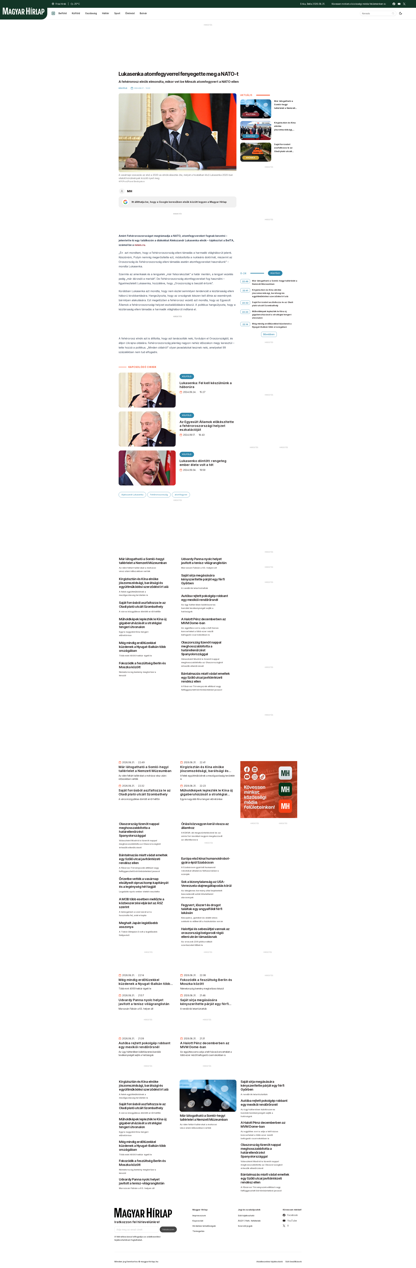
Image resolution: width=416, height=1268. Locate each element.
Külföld (76, 13)
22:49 (245, 281)
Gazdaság (91, 13)
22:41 (245, 290)
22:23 (245, 312)
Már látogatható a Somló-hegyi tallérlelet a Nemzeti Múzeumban (284, 106)
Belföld (62, 13)
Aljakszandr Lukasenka (132, 494)
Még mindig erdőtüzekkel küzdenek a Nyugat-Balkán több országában (272, 325)
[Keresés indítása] (393, 13)
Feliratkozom (168, 1229)
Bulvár (143, 13)
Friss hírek (61, 3)
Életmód (130, 13)
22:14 (245, 324)
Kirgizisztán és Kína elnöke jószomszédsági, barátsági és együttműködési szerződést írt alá (285, 131)
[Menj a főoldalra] (23, 11)
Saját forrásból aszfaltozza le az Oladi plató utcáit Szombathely (283, 149)
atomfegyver (181, 494)
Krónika (250, 157)
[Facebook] (394, 4)
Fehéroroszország (159, 494)
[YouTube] (399, 4)
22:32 (245, 303)
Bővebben (269, 334)
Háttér (105, 13)
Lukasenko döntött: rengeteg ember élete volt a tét (203, 463)
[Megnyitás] (53, 13)
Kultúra (250, 114)
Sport (117, 13)
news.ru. (140, 245)
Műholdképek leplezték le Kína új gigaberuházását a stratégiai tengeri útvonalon (271, 314)
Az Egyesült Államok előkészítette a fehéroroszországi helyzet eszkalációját (207, 426)
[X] (404, 4)
